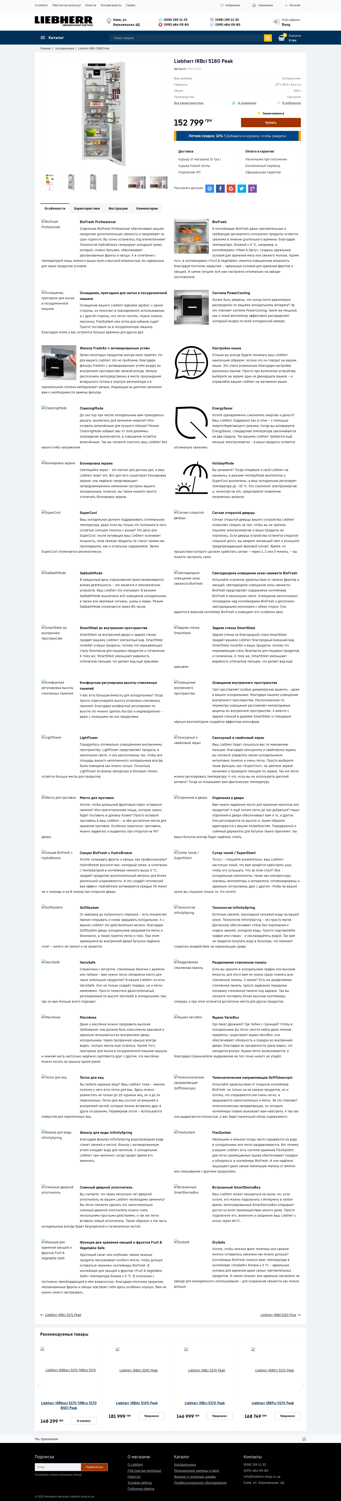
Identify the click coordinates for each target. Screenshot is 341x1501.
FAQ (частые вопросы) (66, 5)
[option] (50, 183)
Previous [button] (43, 182)
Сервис (130, 5)
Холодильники (185, 1464)
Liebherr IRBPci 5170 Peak (273, 1403)
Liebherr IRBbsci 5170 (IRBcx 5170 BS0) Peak (69, 1405)
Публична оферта (141, 1489)
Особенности (55, 208)
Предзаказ (151, 1416)
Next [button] (163, 182)
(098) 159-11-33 (175, 20)
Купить (270, 122)
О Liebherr (41, 5)
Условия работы (111, 5)
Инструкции (118, 208)
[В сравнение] (244, 103)
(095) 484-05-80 (176, 24)
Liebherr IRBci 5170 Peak (205, 1403)
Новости (90, 5)
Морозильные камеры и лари (196, 1470)
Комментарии (147, 208)
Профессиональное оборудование (200, 1483)
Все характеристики (188, 103)
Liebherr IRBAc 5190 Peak (137, 1403)
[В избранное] (289, 103)
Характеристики (87, 208)
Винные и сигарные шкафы (195, 1476)
